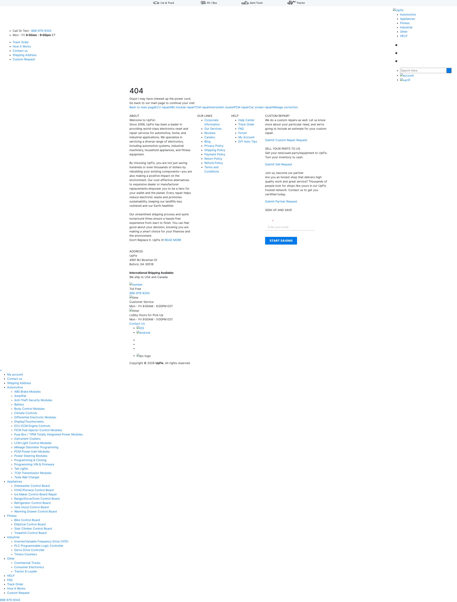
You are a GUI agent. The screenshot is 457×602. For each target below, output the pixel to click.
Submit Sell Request (278, 164)
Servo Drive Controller (29, 550)
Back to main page (142, 107)
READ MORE (173, 240)
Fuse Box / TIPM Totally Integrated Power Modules (48, 434)
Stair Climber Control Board (33, 528)
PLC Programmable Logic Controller (38, 545)
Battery (19, 404)
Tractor (301, 2)
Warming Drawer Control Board (35, 511)
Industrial (406, 27)
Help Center (246, 120)
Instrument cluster (222, 107)
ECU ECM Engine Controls (32, 426)
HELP (403, 36)
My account (15, 374)
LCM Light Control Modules (33, 443)
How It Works (22, 46)
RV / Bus (212, 2)
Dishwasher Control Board (32, 485)
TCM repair (202, 107)
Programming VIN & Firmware (34, 464)
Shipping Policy (214, 150)
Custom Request (24, 59)
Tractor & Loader (25, 571)
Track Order (21, 42)
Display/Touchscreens (29, 421)
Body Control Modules (29, 408)
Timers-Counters (25, 554)
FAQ (241, 128)
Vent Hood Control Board (31, 507)
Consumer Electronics (29, 567)
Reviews (209, 133)
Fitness (405, 23)
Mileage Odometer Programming (36, 447)
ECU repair (162, 107)
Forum (242, 133)
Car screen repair (260, 107)
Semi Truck (256, 2)
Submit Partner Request (281, 201)
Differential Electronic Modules (35, 417)
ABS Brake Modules (27, 391)
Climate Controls (25, 413)
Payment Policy (214, 154)
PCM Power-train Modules (32, 451)
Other (404, 31)
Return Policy (213, 158)
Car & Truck (167, 2)
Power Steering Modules (30, 456)
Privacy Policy (214, 146)
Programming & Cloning (30, 460)
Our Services (213, 128)
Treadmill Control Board (30, 533)
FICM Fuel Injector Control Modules (38, 430)
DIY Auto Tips (247, 141)
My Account (246, 137)
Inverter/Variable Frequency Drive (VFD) (41, 541)
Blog (207, 141)
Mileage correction (285, 107)
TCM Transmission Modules (32, 473)
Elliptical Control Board (30, 524)
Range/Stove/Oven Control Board (37, 498)
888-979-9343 (41, 30)
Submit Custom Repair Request (286, 140)
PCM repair (241, 107)
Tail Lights (21, 468)
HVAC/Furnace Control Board (34, 490)
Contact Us (137, 323)
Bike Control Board (27, 520)
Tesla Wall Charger (26, 477)
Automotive (408, 14)
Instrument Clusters (27, 438)
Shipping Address (24, 55)
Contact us (20, 50)
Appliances (407, 19)
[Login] (407, 75)
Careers (209, 137)
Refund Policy (213, 163)
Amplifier (20, 396)
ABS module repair (181, 107)
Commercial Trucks (27, 563)
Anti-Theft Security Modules (33, 400)
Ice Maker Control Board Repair (35, 494)
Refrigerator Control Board (32, 503)
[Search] (448, 70)
